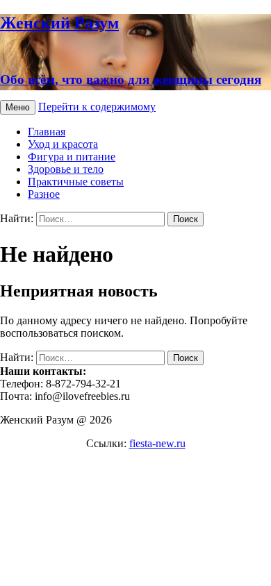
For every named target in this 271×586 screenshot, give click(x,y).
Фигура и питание (71, 156)
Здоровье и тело (66, 169)
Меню (18, 107)
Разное (44, 194)
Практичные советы (76, 181)
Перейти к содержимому (97, 106)
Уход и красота (63, 144)
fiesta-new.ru (157, 443)
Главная (46, 131)
